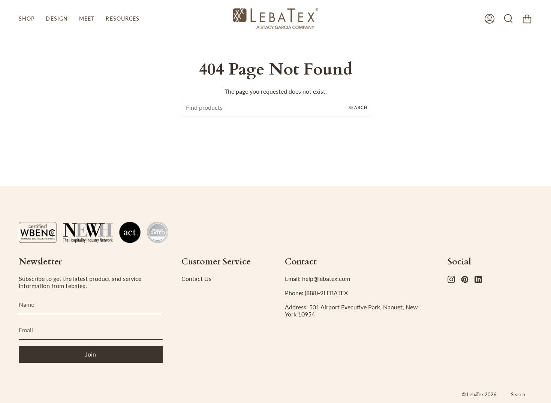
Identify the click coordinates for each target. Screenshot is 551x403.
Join (90, 354)
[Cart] (527, 18)
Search (358, 107)
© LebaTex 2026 (479, 394)
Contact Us (196, 278)
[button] (26, 18)
